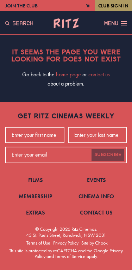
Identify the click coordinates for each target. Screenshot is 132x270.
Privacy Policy (65, 243)
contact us (99, 74)
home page (68, 74)
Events (96, 180)
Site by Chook (94, 243)
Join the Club (21, 5)
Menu (111, 23)
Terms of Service (70, 256)
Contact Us (96, 212)
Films (35, 180)
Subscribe (107, 154)
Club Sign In (113, 5)
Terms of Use (38, 243)
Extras (35, 212)
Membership (35, 196)
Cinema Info (96, 196)
